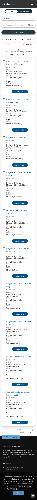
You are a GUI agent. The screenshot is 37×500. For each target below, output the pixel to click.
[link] (18, 77)
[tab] (11, 11)
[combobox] (16, 18)
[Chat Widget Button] (33, 496)
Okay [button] (18, 493)
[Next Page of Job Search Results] (33, 430)
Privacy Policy (9, 488)
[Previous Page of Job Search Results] (29, 430)
